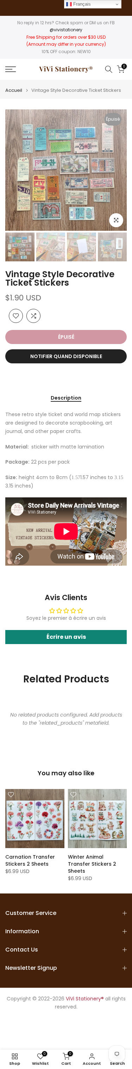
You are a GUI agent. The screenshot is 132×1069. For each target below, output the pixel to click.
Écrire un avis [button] (66, 637)
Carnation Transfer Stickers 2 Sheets (30, 860)
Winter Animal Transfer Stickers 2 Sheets (92, 863)
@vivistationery (66, 30)
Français (81, 4)
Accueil (13, 90)
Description (66, 398)
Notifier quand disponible (66, 356)
